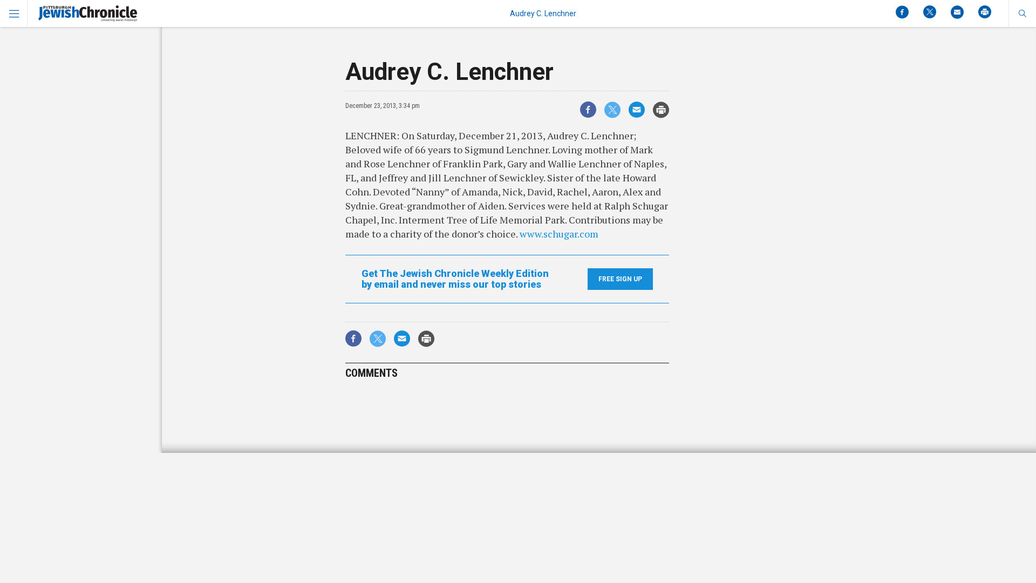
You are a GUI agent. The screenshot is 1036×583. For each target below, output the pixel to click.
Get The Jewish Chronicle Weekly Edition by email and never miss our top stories (455, 279)
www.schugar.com (559, 233)
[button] (1022, 13)
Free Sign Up (620, 279)
